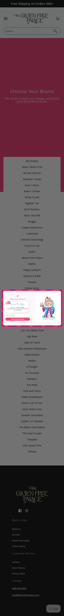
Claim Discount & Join (17, 319)
